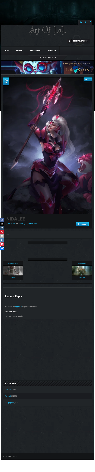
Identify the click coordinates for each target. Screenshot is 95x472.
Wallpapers (36, 51)
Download (82, 224)
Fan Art (20, 51)
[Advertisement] (47, 250)
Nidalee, (22, 224)
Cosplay (52, 51)
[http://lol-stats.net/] (47, 67)
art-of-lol (11, 224)
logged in (18, 306)
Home (7, 51)
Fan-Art (8, 396)
